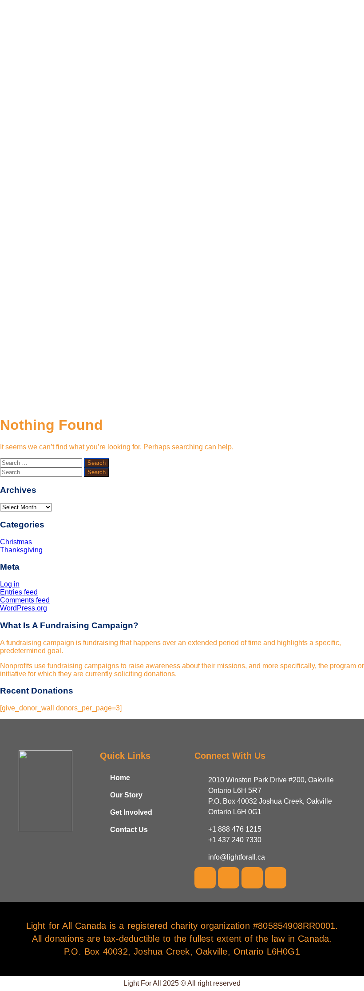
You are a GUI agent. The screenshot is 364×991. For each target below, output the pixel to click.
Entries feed (19, 592)
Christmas (16, 542)
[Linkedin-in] (275, 877)
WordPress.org (23, 608)
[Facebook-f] (205, 877)
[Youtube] (228, 877)
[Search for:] (42, 462)
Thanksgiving (21, 550)
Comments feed (25, 600)
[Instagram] (252, 877)
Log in (10, 584)
